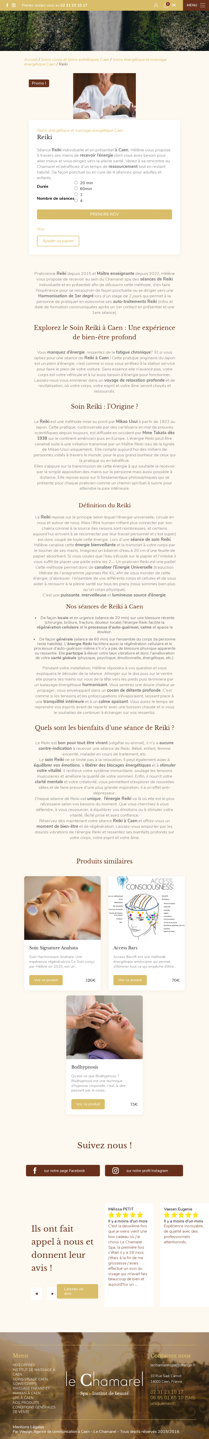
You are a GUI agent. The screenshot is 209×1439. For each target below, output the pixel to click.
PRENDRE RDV (104, 214)
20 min (86, 183)
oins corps (25, 1383)
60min (86, 189)
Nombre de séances (55, 198)
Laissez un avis (73, 1291)
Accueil (31, 59)
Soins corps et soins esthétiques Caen (75, 59)
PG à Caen (23, 1397)
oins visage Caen (30, 1379)
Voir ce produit (46, 980)
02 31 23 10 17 (73, 5)
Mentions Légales (28, 1427)
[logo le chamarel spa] (104, 1379)
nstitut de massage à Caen (34, 1372)
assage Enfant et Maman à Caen (31, 1390)
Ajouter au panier (58, 241)
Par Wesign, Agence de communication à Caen (51, 1431)
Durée (42, 186)
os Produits (26, 1402)
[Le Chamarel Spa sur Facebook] (7, 5)
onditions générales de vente (34, 1409)
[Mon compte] (156, 5)
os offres (24, 1365)
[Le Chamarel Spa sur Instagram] (14, 5)
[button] (39, 1293)
